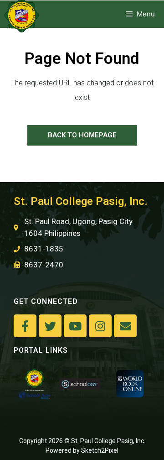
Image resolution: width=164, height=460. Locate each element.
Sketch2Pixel (99, 450)
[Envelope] (125, 325)
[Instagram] (100, 325)
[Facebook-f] (25, 325)
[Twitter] (50, 325)
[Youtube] (75, 325)
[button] (82, 135)
